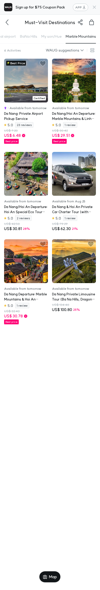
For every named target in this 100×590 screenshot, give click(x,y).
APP (78, 7)
